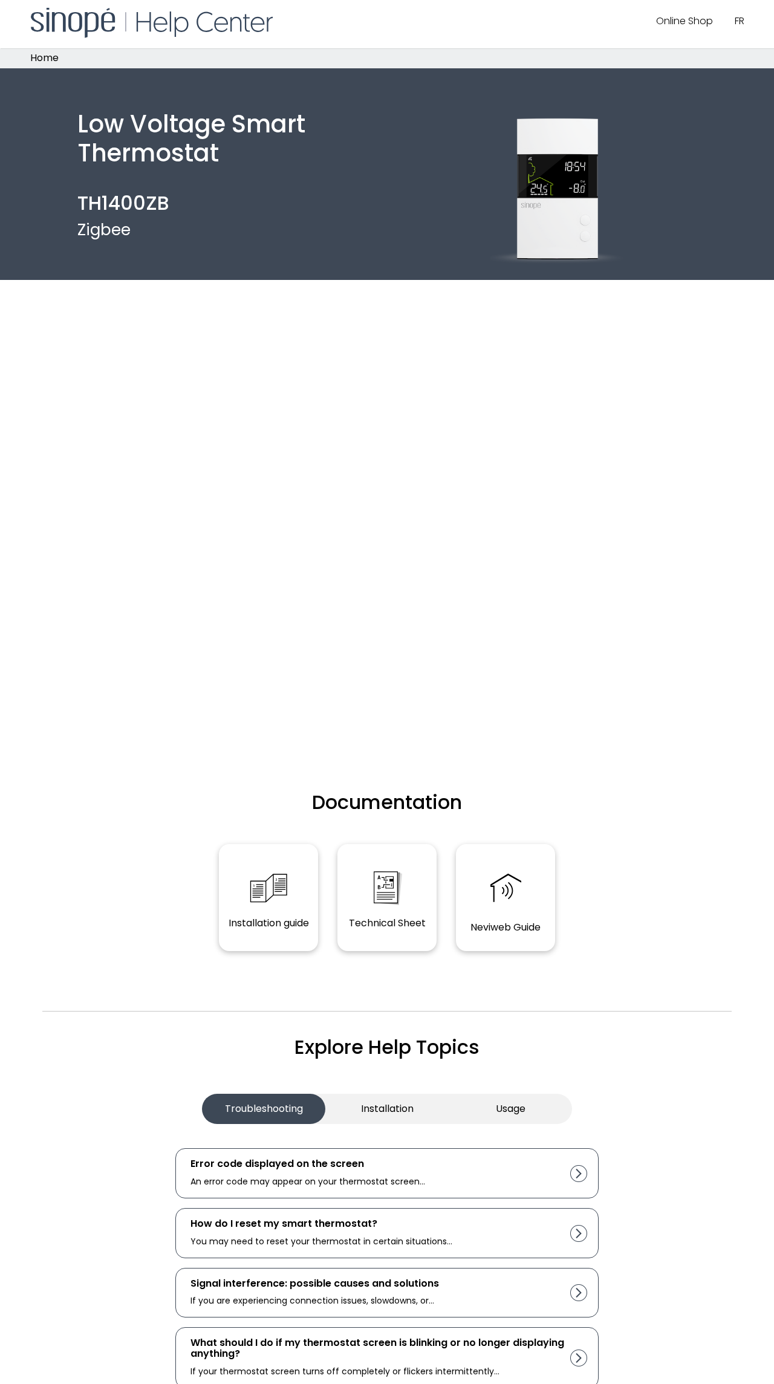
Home (44, 58)
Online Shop (684, 21)
